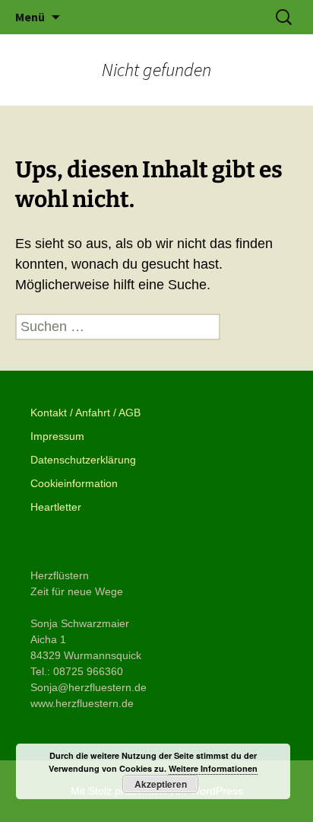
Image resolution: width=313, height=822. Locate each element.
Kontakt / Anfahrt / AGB (85, 412)
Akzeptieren (160, 784)
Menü (30, 16)
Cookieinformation (74, 483)
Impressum (57, 436)
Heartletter (55, 507)
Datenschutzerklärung (83, 460)
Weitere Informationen (213, 768)
